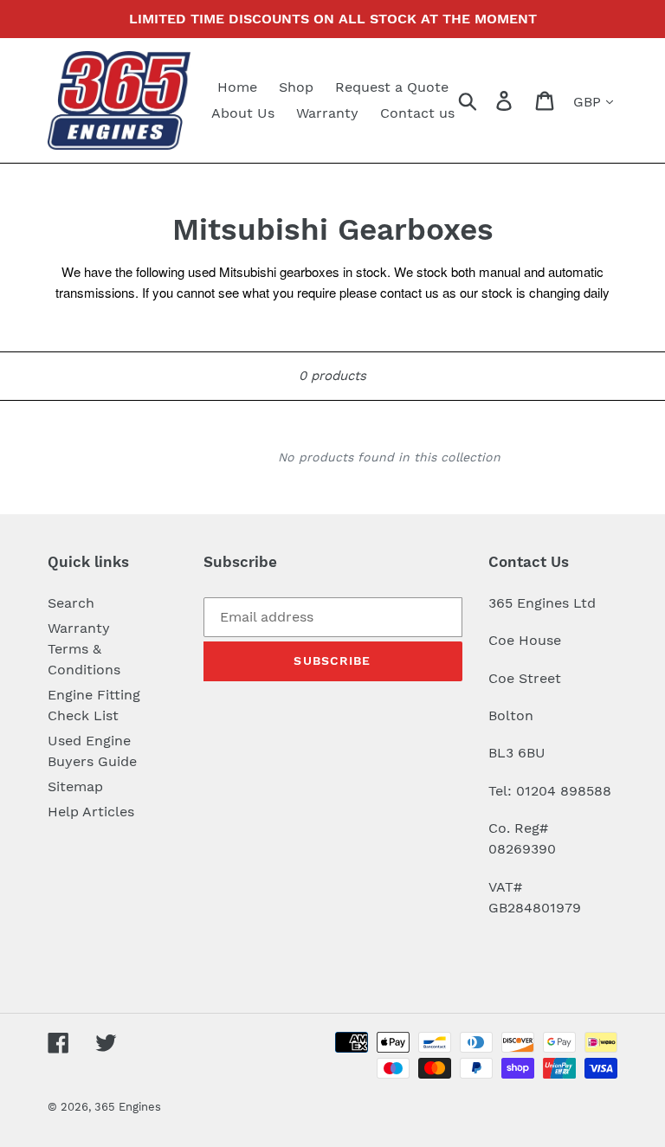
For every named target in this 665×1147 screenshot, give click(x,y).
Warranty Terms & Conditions (84, 649)
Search (71, 603)
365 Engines (127, 1106)
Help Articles (91, 811)
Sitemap (75, 786)
